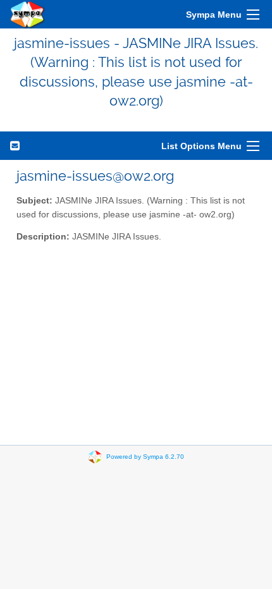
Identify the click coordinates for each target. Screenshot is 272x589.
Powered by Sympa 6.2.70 (145, 455)
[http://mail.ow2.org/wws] (28, 14)
